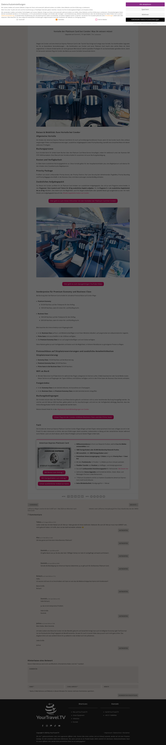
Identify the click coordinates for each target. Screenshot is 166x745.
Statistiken (61, 19)
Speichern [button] (145, 9)
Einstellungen (109, 15)
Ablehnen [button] (145, 14)
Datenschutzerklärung (7, 15)
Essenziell (21, 19)
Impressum (154, 23)
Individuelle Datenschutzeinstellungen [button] (145, 20)
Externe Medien (102, 19)
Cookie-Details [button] (136, 23)
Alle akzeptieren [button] (145, 4)
